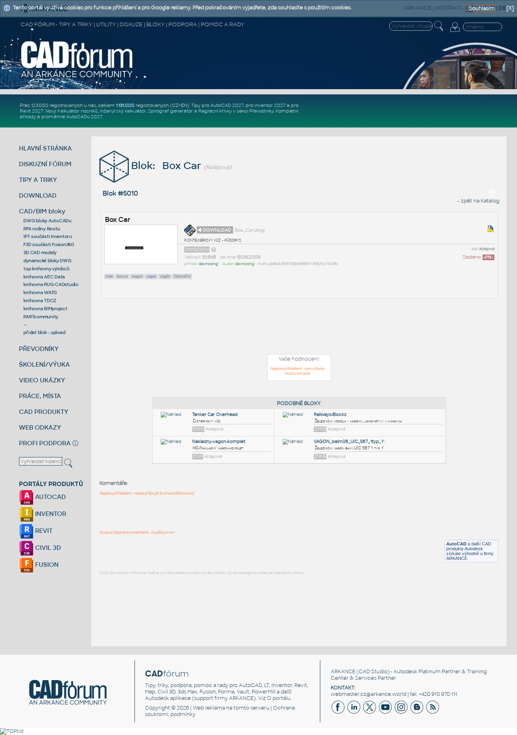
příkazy (28, 116)
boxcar (122, 276)
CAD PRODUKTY (43, 412)
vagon (151, 276)
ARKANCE (343, 671)
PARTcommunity (40, 316)
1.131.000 (125, 105)
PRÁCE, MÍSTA (40, 396)
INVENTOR (50, 514)
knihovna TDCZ (39, 300)
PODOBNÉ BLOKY (299, 403)
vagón (165, 276)
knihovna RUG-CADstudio (50, 284)
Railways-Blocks (330, 414)
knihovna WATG (40, 292)
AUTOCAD (50, 497)
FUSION (46, 564)
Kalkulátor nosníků (77, 111)
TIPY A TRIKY (38, 180)
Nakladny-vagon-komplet (218, 441)
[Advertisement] (299, 328)
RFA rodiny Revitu (41, 229)
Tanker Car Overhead (214, 414)
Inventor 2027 (270, 105)
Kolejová (486, 248)
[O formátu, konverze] (213, 249)
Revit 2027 (31, 111)
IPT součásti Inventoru (47, 236)
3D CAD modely (40, 252)
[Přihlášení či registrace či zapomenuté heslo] (454, 32)
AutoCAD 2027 (227, 105)
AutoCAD (456, 543)
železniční (182, 276)
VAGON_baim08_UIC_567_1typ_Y (349, 441)
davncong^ (209, 263)
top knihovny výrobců (46, 268)
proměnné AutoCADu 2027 (71, 116)
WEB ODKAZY (40, 427)
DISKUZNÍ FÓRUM (45, 164)
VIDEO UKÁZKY (42, 380)
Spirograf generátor (170, 111)
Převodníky (261, 111)
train (109, 276)
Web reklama (209, 708)
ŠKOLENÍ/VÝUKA (44, 364)
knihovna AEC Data (44, 277)
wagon (137, 276)
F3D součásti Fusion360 (48, 244)
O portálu (278, 698)
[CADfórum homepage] (77, 77)
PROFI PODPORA (45, 443)
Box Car (117, 219)
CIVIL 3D (47, 547)
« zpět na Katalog (478, 201)
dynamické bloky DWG (47, 260)
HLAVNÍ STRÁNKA (45, 148)
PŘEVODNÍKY (39, 349)
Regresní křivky (215, 111)
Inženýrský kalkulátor (123, 111)
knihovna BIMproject (45, 308)
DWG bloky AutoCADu (47, 220)
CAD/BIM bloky (42, 211)
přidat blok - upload (44, 332)
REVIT (43, 531)
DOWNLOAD (38, 195)
